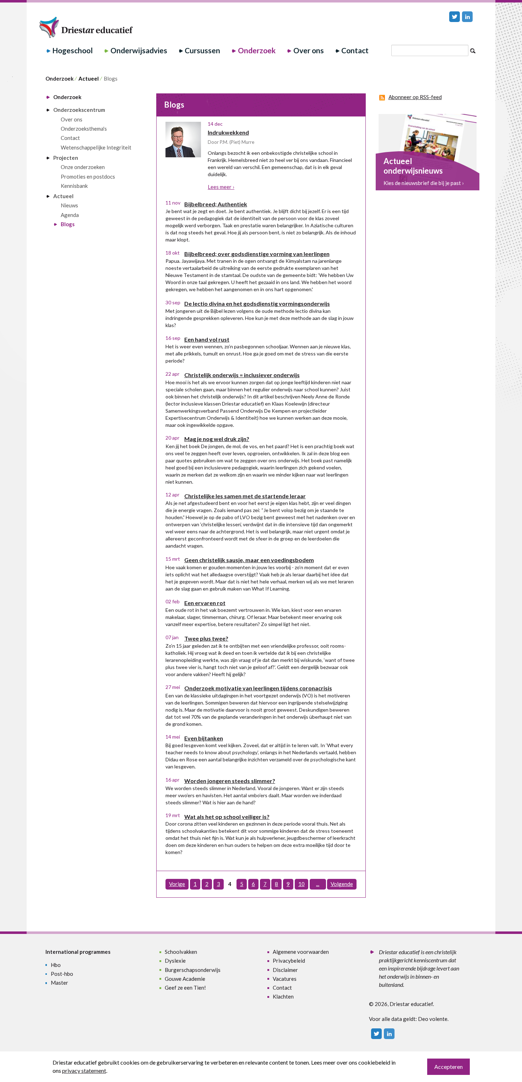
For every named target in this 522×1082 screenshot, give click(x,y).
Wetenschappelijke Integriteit (96, 147)
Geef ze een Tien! (185, 987)
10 (301, 884)
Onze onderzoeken (83, 167)
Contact (355, 50)
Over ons (308, 50)
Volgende (342, 884)
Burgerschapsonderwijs (193, 970)
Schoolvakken (181, 951)
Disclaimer (285, 970)
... (317, 884)
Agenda (70, 215)
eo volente (434, 1019)
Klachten (283, 996)
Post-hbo (62, 973)
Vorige (177, 884)
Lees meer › (221, 187)
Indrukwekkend (228, 132)
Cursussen (202, 50)
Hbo (56, 965)
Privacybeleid (289, 960)
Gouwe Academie (185, 978)
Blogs (68, 224)
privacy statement (84, 1070)
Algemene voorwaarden (301, 951)
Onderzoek (257, 50)
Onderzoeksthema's (84, 128)
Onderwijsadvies (138, 50)
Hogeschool (72, 50)
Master (59, 982)
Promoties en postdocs (88, 176)
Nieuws (69, 205)
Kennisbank (74, 186)
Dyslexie (175, 960)
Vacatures (285, 978)
